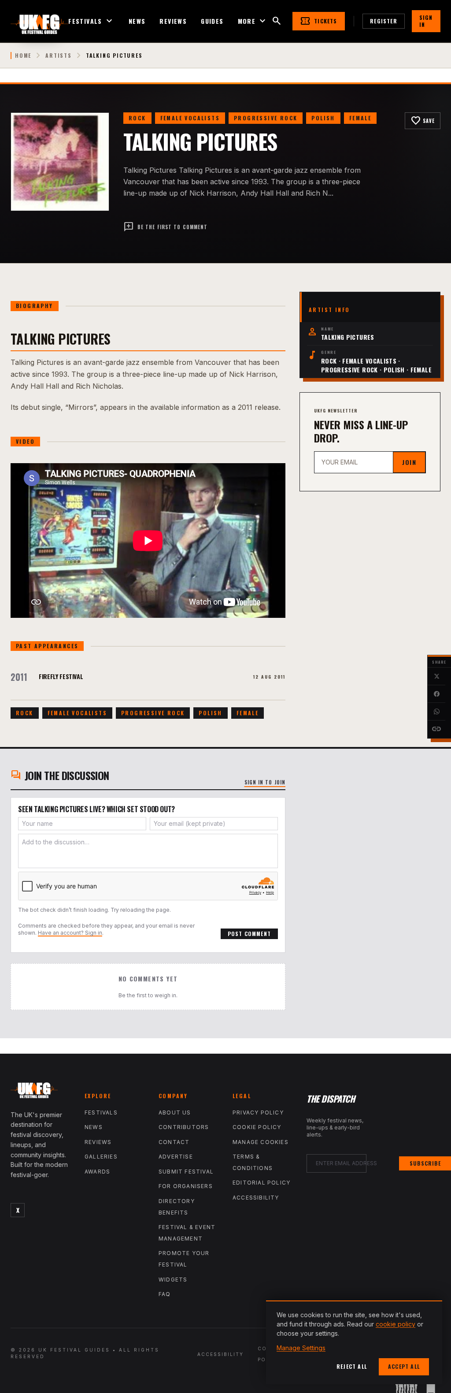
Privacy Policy (258, 1112)
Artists (58, 55)
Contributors (184, 1127)
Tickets (318, 21)
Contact (174, 1142)
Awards (97, 1171)
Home (23, 55)
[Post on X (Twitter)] (436, 676)
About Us (175, 1112)
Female (360, 118)
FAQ (165, 1294)
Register (383, 21)
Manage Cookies (260, 1142)
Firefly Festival (61, 676)
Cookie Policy (257, 1127)
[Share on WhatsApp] (436, 712)
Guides (212, 21)
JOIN (409, 462)
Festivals (91, 21)
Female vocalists (190, 118)
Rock (137, 118)
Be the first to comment (165, 227)
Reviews (173, 21)
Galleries (101, 1156)
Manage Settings (301, 1348)
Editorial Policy (261, 1182)
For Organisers (186, 1186)
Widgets (173, 1279)
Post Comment (249, 933)
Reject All (351, 1366)
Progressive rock (265, 118)
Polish (323, 118)
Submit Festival (186, 1171)
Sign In (426, 21)
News (137, 21)
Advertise (176, 1156)
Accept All (404, 1366)
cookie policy (395, 1324)
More (253, 21)
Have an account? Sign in (70, 932)
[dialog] (354, 1342)
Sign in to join (265, 782)
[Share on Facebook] (436, 694)
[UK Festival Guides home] (40, 1092)
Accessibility (256, 1197)
